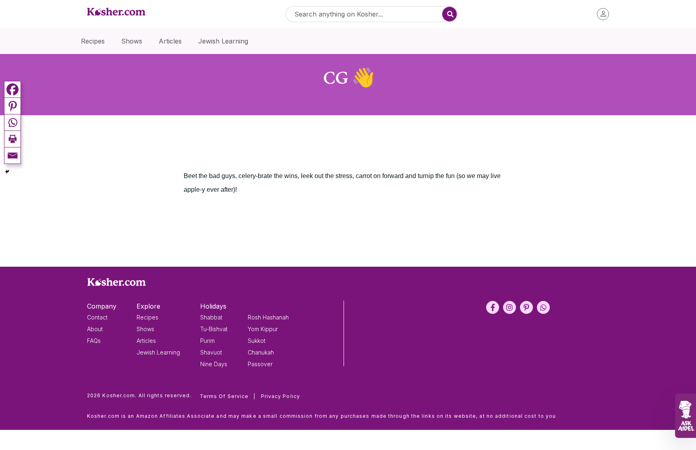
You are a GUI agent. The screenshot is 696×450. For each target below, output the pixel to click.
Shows (145, 329)
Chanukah (261, 352)
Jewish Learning (158, 352)
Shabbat (211, 317)
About (95, 329)
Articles (146, 340)
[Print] (12, 139)
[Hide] (7, 171)
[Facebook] (12, 89)
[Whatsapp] (12, 122)
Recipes (147, 317)
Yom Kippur (263, 329)
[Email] (12, 155)
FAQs (94, 340)
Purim (207, 340)
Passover (260, 364)
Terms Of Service (228, 396)
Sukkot (256, 340)
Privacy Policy (280, 396)
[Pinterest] (12, 105)
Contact (97, 317)
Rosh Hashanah (268, 317)
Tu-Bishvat (214, 329)
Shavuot (211, 352)
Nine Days (213, 364)
